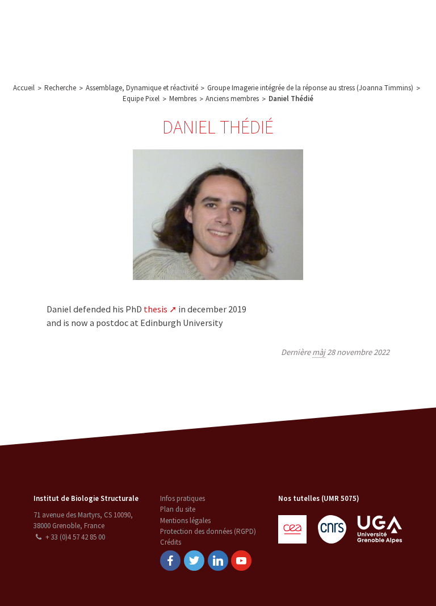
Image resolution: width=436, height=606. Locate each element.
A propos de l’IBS (116, 23)
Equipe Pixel (141, 98)
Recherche (173, 23)
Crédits (170, 542)
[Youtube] (241, 560)
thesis (155, 309)
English (377, 35)
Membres (182, 98)
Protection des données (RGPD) (208, 531)
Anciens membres (232, 98)
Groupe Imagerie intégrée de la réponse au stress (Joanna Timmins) (310, 88)
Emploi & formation (166, 48)
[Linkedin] (218, 560)
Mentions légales (185, 520)
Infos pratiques (182, 498)
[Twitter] (194, 560)
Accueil (24, 88)
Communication (299, 23)
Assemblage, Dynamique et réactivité (142, 88)
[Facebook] (170, 560)
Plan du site (177, 509)
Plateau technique (232, 23)
